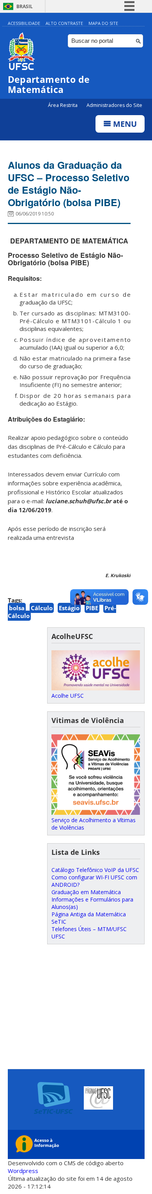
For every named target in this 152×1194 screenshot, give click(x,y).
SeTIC (58, 921)
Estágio (69, 608)
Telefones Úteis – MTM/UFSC (89, 929)
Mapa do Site (103, 23)
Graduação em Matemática (86, 892)
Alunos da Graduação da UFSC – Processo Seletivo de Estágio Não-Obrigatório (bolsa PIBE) (68, 183)
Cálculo (42, 608)
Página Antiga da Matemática (88, 914)
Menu (124, 124)
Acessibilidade (24, 23)
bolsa (17, 608)
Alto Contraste (64, 23)
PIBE (92, 608)
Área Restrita (63, 105)
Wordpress (23, 1171)
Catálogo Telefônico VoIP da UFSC (95, 870)
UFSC (58, 936)
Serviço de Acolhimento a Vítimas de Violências (93, 823)
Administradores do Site (114, 105)
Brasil (24, 6)
